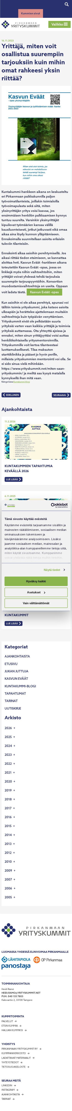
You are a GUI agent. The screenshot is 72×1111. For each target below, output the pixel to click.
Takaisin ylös (61, 1107)
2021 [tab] (8, 772)
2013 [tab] (8, 844)
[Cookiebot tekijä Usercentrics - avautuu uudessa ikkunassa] (51, 505)
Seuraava (61, 396)
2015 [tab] (8, 826)
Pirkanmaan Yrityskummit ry (20, 1048)
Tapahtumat (15, 693)
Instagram (8, 1089)
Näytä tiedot (52, 569)
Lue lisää (14, 480)
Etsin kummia (10, 1025)
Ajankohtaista (17, 656)
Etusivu (11, 664)
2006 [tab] (8, 888)
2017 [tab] (8, 808)
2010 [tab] (8, 862)
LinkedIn (7, 1085)
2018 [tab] (8, 799)
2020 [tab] (8, 781)
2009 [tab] (8, 870)
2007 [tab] (8, 879)
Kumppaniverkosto (14, 1053)
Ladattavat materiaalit (16, 1057)
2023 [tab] (8, 755)
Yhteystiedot (10, 1062)
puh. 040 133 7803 (12, 996)
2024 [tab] (8, 746)
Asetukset (34, 592)
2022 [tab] (8, 764)
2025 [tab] (8, 737)
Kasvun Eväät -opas (44, 292)
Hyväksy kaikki (36, 581)
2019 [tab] (8, 790)
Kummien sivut (30, 13)
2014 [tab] (8, 835)
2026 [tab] (8, 728)
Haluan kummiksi (12, 1030)
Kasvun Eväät (16, 679)
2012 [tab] (8, 853)
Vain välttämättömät (36, 603)
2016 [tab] (8, 817)
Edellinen (12, 395)
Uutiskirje (13, 708)
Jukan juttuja (16, 671)
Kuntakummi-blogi (21, 382)
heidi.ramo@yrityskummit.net (21, 992)
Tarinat (11, 701)
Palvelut (7, 1021)
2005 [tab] (8, 897)
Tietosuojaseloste (14, 1066)
